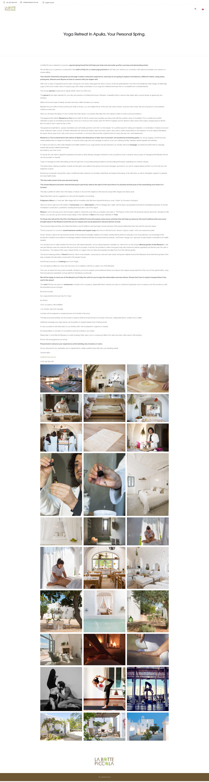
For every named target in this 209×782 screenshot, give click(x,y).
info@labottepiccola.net (48, 357)
